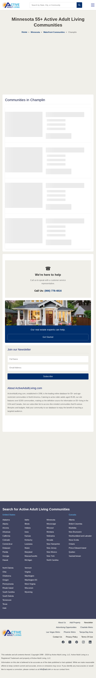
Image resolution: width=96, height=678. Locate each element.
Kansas (28, 536)
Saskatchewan (75, 556)
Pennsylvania (8, 584)
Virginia (28, 572)
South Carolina (8, 592)
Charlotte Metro (86, 627)
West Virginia (30, 584)
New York (51, 556)
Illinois (27, 524)
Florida (5, 552)
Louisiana (28, 544)
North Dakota (7, 568)
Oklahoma (6, 576)
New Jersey (51, 548)
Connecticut (7, 544)
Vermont (28, 568)
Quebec (72, 552)
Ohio (4, 572)
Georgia (5, 556)
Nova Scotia (74, 540)
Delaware (6, 548)
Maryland (28, 552)
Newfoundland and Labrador (80, 536)
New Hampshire (53, 544)
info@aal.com (45, 669)
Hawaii (5, 560)
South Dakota (8, 596)
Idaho (27, 520)
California (6, 536)
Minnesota (51, 520)
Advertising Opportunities (66, 627)
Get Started (48, 337)
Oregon (5, 580)
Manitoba (72, 528)
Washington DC (31, 580)
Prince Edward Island (77, 548)
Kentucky (28, 540)
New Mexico (52, 552)
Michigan (28, 560)
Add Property (75, 622)
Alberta (71, 520)
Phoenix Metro (70, 632)
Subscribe (48, 376)
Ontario (72, 544)
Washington (29, 576)
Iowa (26, 532)
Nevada (50, 540)
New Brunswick (75, 532)
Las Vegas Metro (53, 632)
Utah (4, 608)
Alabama (6, 520)
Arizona (5, 528)
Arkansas (6, 532)
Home (24, 32)
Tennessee (6, 600)
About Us (62, 622)
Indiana (27, 528)
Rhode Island (7, 588)
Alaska (5, 524)
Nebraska (51, 536)
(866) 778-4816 (53, 290)
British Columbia (75, 524)
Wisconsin (29, 588)
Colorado (6, 540)
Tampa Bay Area (86, 632)
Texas (4, 604)
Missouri (50, 528)
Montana (50, 532)
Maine (27, 548)
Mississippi (51, 524)
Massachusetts (31, 556)
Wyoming (28, 592)
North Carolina (52, 560)
